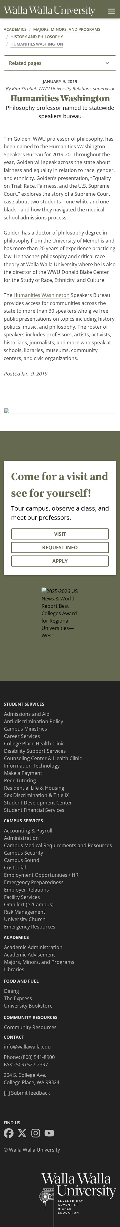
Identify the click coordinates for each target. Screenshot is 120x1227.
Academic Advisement (29, 954)
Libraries (14, 969)
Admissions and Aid (27, 714)
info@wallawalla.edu (27, 1046)
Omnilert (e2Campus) (29, 904)
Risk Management (24, 911)
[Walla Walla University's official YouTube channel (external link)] (51, 1134)
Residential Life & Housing (34, 787)
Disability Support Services (35, 751)
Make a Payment (23, 773)
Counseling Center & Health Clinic (43, 758)
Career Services (22, 736)
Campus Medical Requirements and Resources (58, 845)
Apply (60, 561)
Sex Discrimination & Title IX (36, 795)
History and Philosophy (36, 36)
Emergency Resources (29, 926)
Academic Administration (33, 947)
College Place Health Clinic (34, 743)
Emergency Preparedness (34, 882)
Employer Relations (26, 889)
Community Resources (30, 1027)
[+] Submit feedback (27, 1092)
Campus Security (23, 852)
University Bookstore (28, 1005)
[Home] (49, 11)
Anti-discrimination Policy (33, 721)
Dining (11, 991)
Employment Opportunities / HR (41, 875)
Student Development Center (38, 802)
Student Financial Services (34, 810)
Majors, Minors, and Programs (66, 29)
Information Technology (32, 765)
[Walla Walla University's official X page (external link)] (24, 1134)
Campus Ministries (25, 728)
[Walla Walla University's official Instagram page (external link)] (37, 1134)
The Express (18, 998)
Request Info (60, 547)
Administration (21, 838)
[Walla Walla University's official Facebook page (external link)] (10, 1134)
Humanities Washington (36, 44)
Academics (15, 29)
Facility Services (22, 897)
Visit (60, 534)
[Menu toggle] (110, 11)
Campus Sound (21, 860)
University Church (25, 919)
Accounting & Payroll (28, 830)
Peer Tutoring (20, 780)
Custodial (15, 867)
